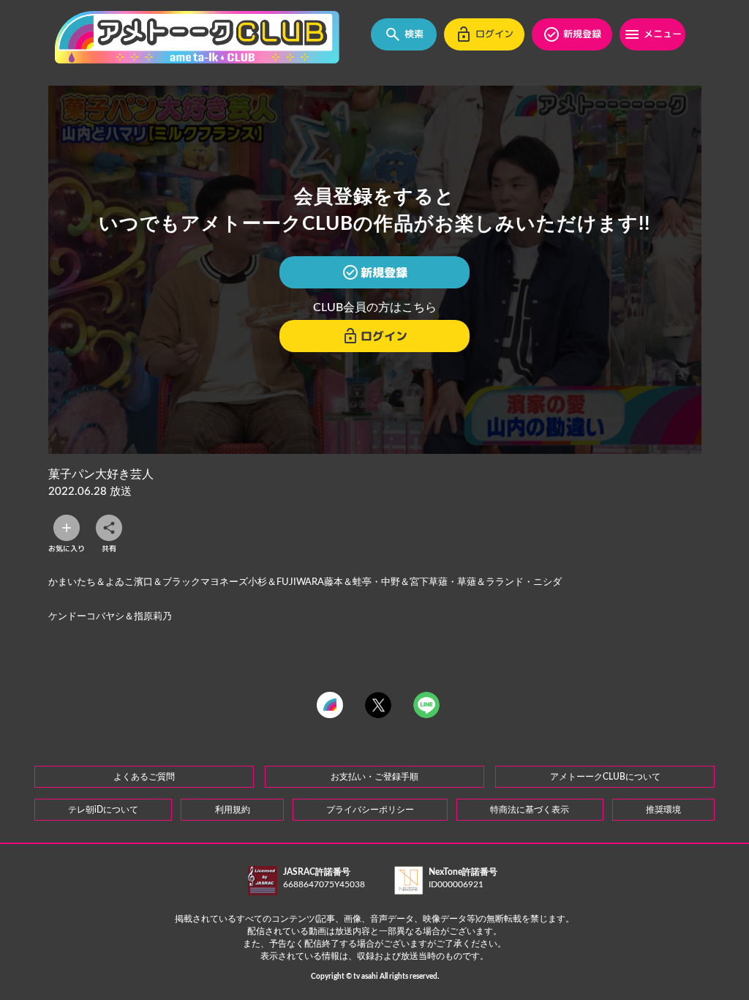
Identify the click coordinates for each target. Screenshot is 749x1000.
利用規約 (232, 809)
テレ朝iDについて (103, 809)
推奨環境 (663, 809)
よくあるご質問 (144, 776)
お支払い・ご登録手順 (374, 776)
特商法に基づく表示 (529, 809)
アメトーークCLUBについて (605, 776)
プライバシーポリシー (370, 809)
